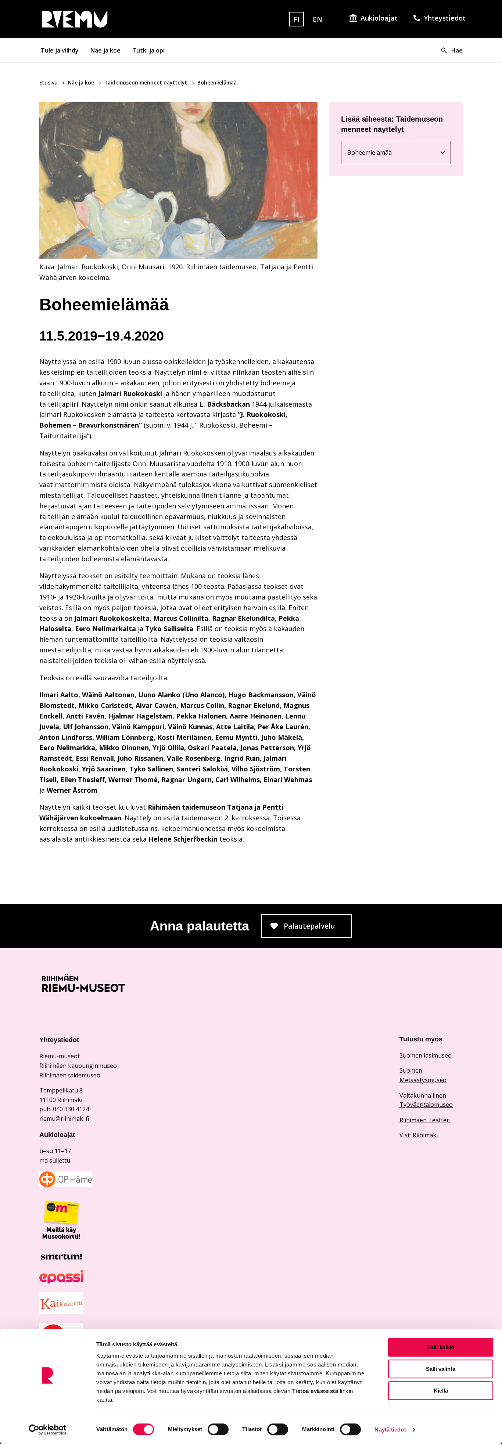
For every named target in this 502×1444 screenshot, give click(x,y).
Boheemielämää (387, 153)
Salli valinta (440, 1369)
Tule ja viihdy (60, 50)
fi (297, 19)
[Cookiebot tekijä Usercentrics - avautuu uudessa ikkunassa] (47, 1429)
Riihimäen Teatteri (425, 1120)
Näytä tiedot (390, 1429)
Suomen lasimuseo (425, 1055)
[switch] (218, 1429)
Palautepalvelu (318, 928)
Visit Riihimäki (418, 1135)
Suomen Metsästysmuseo (423, 1075)
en (317, 19)
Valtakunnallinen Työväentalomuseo (426, 1100)
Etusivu (49, 82)
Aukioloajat (379, 18)
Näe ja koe (105, 50)
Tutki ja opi (148, 50)
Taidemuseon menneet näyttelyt (146, 82)
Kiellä (441, 1390)
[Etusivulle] (107, 19)
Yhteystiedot (445, 18)
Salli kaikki (440, 1347)
